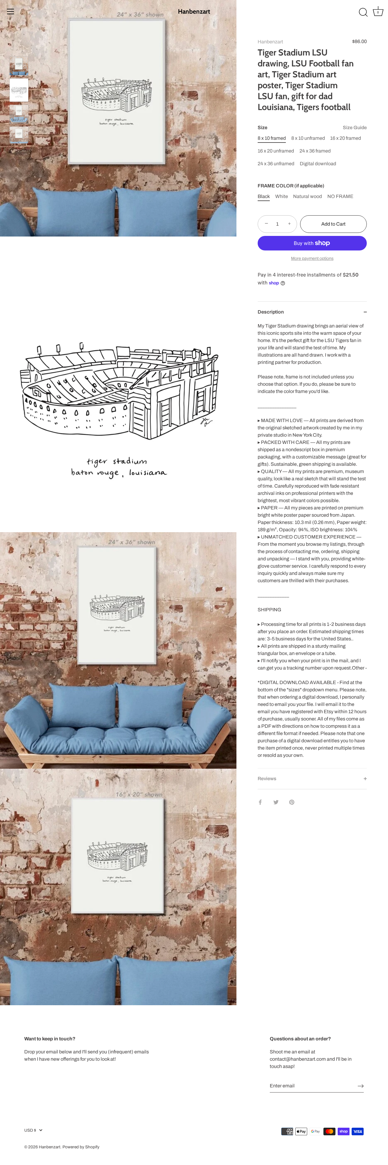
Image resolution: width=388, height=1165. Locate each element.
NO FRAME (340, 196)
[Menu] (10, 11)
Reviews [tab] (267, 778)
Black (264, 196)
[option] (19, 67)
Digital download (318, 163)
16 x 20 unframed (276, 150)
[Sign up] (361, 1086)
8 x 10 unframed (308, 138)
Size (312, 127)
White (281, 196)
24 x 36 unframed (276, 163)
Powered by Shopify (80, 1147)
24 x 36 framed (315, 150)
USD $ (30, 1130)
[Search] (363, 12)
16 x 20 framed (345, 138)
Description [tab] (271, 311)
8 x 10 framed (272, 138)
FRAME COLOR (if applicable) (291, 185)
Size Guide (355, 127)
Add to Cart (333, 224)
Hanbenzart (194, 11)
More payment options (312, 258)
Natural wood (307, 196)
